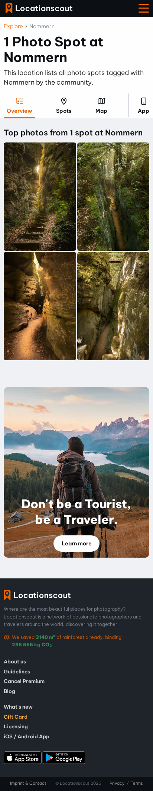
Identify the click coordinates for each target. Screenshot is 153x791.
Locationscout (39, 8)
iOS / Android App (26, 736)
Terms (137, 783)
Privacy (117, 783)
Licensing (16, 726)
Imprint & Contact (28, 783)
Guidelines (17, 671)
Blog (9, 691)
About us (15, 661)
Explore (13, 26)
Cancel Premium (24, 681)
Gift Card (15, 716)
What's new (18, 706)
